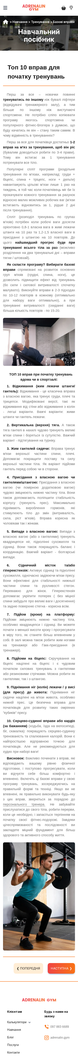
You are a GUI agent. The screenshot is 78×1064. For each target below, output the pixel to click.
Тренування (40, 22)
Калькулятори (17, 1022)
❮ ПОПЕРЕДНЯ (28, 968)
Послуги (13, 1045)
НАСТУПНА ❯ (61, 968)
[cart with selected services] (63, 8)
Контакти (13, 1052)
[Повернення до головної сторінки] (39, 1000)
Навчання (19, 22)
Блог (10, 1037)
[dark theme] (71, 7)
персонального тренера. (24, 804)
